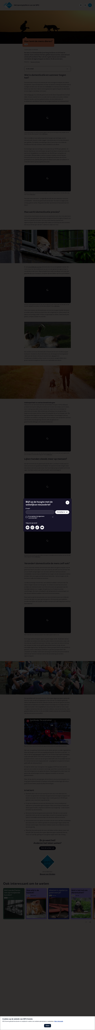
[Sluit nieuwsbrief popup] (67, 502)
